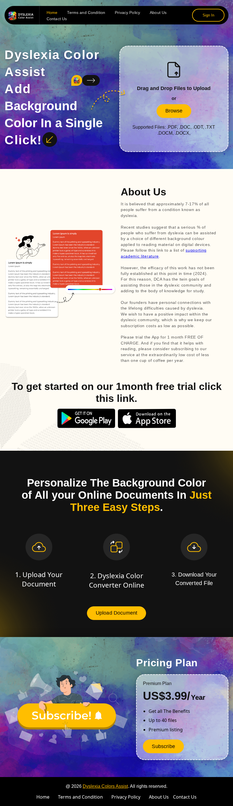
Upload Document (117, 613)
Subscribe (163, 746)
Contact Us (57, 18)
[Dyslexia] (22, 15)
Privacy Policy (127, 12)
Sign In (208, 15)
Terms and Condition (86, 12)
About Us (158, 12)
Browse (173, 111)
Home (52, 12)
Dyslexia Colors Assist (105, 786)
